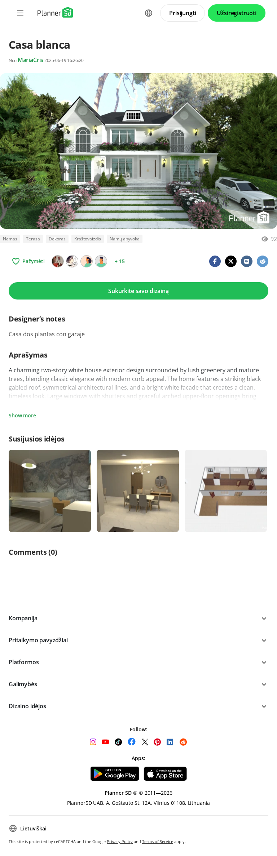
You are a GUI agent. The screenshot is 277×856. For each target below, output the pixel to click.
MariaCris (31, 60)
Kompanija (23, 618)
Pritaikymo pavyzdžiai (38, 640)
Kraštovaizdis (87, 239)
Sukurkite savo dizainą (138, 291)
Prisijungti (182, 13)
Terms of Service (157, 841)
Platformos (24, 662)
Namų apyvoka (125, 239)
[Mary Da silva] (101, 261)
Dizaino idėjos (27, 706)
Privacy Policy (120, 841)
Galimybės (23, 684)
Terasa (33, 239)
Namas (10, 239)
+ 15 (119, 261)
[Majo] (86, 261)
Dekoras (57, 239)
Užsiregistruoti (236, 13)
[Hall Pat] (72, 261)
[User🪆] (57, 261)
